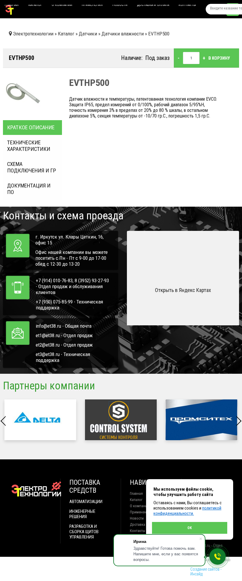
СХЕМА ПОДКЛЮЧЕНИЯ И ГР (31, 167)
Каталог (35, 6)
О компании (62, 6)
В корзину (219, 58)
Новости (119, 6)
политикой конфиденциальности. (187, 510)
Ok (189, 528)
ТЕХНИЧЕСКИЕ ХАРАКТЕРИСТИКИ (28, 145)
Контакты (187, 6)
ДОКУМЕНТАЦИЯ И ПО (28, 188)
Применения (92, 6)
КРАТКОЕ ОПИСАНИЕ (31, 127)
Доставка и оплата (153, 6)
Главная (12, 6)
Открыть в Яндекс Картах (183, 290)
